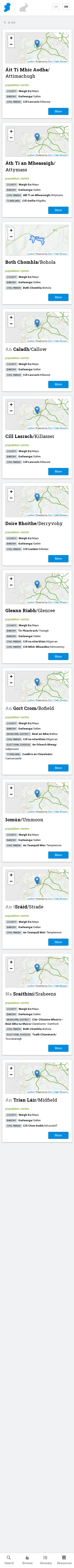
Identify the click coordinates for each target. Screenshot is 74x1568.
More (58, 111)
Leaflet (30, 61)
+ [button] (11, 37)
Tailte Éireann (60, 61)
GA (56, 6)
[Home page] (7, 8)
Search (9, 1563)
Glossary (46, 1563)
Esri (50, 61)
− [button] (11, 44)
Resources (64, 1563)
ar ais (10, 22)
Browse (27, 1563)
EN (66, 6)
